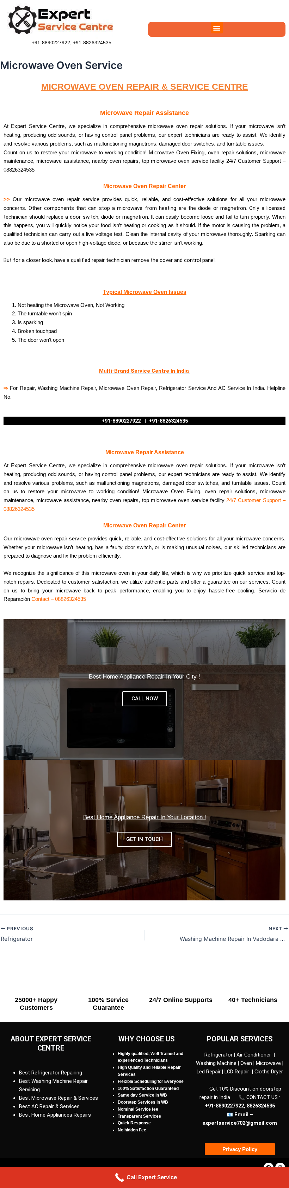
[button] (217, 27)
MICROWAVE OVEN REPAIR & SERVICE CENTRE (144, 86)
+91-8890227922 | (125, 421)
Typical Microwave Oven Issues (144, 292)
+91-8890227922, (52, 42)
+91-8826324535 (91, 42)
